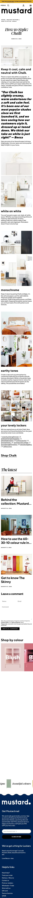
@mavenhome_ (6, 442)
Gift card (5, 891)
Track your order (7, 875)
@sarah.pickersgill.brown (10, 437)
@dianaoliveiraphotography (10, 439)
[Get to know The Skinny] (16, 564)
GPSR (4, 896)
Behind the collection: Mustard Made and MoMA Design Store (15, 501)
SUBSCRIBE (16, 837)
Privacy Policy (5, 622)
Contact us (5, 880)
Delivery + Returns (8, 878)
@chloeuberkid (21, 441)
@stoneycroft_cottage (21, 442)
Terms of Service (15, 622)
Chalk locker (5, 143)
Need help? (6, 873)
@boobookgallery (26, 444)
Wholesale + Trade (8, 885)
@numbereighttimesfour (9, 444)
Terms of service (7, 893)
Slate (25, 294)
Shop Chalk (9, 455)
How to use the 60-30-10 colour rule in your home (15, 541)
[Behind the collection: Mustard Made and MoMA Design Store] (16, 486)
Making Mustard (13, 19)
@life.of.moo (7, 446)
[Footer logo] (16, 802)
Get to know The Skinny (13, 580)
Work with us (6, 888)
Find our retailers (7, 883)
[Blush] (12, 657)
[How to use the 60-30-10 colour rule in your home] (16, 525)
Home (3, 19)
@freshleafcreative (7, 441)
